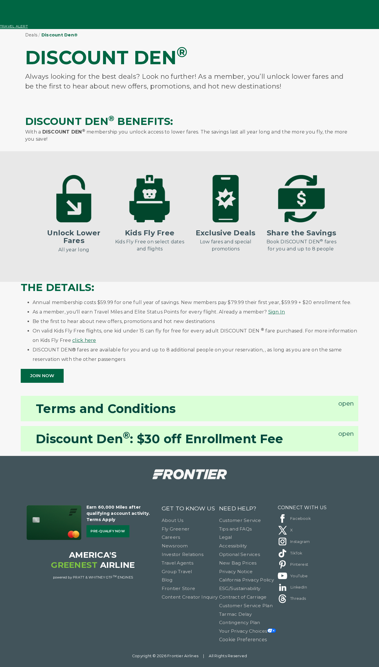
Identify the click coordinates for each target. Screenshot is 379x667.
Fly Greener (176, 529)
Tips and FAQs (235, 529)
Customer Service (240, 520)
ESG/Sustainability (239, 588)
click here (84, 340)
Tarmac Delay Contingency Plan (239, 618)
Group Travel (177, 571)
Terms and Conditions (106, 408)
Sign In (276, 312)
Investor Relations (182, 554)
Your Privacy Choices (243, 631)
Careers (171, 537)
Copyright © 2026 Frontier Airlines (165, 656)
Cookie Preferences (243, 639)
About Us (173, 520)
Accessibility (233, 546)
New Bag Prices (237, 563)
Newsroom (175, 546)
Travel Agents (177, 563)
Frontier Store (178, 588)
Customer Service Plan (246, 605)
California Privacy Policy (246, 580)
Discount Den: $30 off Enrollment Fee (159, 438)
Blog (167, 580)
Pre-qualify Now (108, 531)
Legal (225, 537)
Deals (31, 35)
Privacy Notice (236, 571)
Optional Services (239, 554)
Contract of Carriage (243, 597)
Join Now (42, 375)
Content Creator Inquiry (190, 597)
